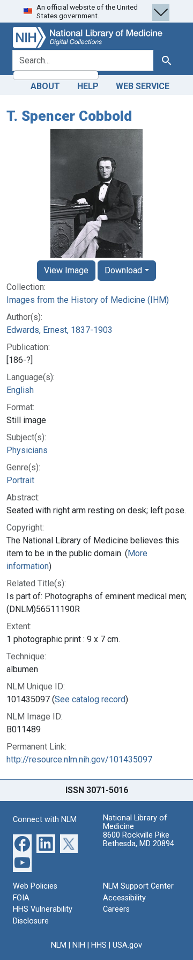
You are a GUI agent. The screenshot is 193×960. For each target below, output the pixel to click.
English (20, 390)
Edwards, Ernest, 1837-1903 (59, 330)
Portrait (20, 480)
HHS (99, 945)
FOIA (21, 898)
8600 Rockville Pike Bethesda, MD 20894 (138, 839)
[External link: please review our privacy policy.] (22, 843)
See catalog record (90, 699)
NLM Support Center (138, 886)
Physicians (27, 450)
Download (123, 270)
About (45, 86)
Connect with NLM (45, 819)
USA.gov (127, 945)
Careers (116, 909)
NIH (78, 945)
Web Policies (35, 886)
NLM (58, 945)
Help (88, 86)
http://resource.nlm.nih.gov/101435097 (79, 759)
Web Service (142, 86)
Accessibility (124, 898)
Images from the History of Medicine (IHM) (87, 300)
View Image (66, 270)
